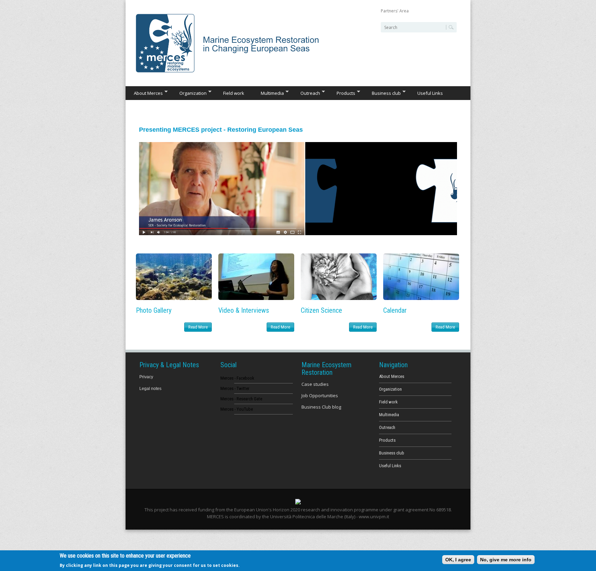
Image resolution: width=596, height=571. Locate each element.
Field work (233, 93)
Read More (198, 327)
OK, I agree (458, 559)
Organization (189, 92)
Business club (382, 92)
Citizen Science (321, 310)
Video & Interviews (243, 310)
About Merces (144, 92)
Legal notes (150, 388)
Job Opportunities (319, 395)
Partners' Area (395, 11)
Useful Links (430, 93)
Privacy (146, 376)
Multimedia (268, 92)
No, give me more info (506, 559)
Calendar (395, 310)
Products (341, 92)
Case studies (315, 384)
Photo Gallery (153, 310)
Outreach (306, 92)
